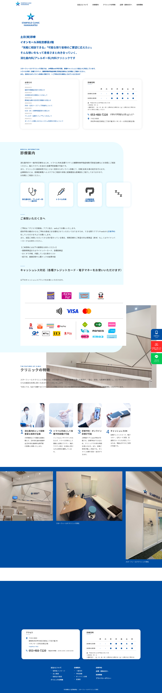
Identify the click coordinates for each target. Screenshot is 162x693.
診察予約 (111, 231)
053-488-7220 (99, 114)
